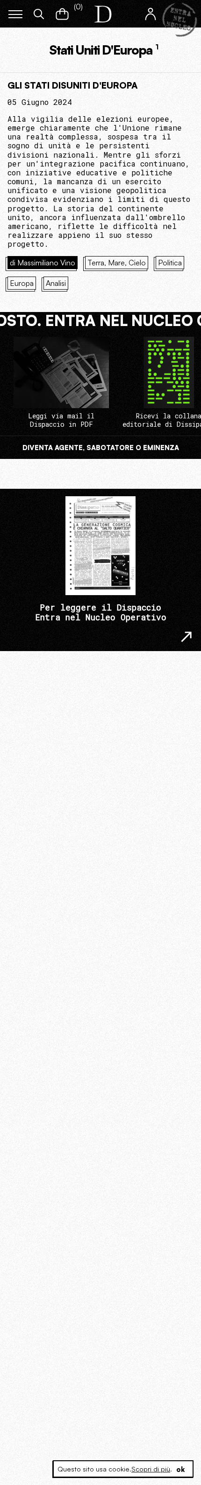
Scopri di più (150, 1469)
